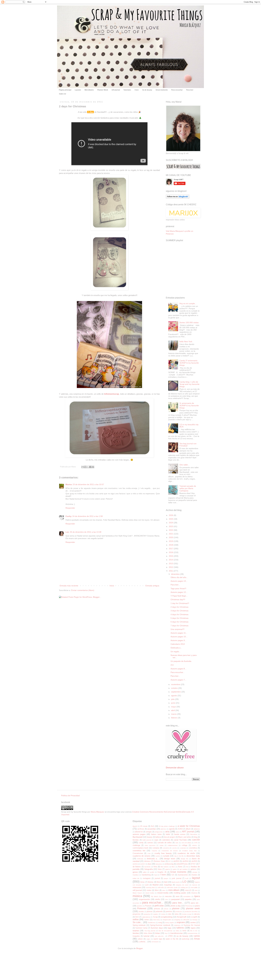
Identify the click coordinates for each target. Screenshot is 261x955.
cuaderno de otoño (186, 853)
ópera (197, 896)
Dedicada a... (176, 648)
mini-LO (188, 890)
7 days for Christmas (179, 625)
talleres (180, 927)
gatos (175, 869)
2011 (171, 571)
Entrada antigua (152, 586)
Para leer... (175, 585)
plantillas (141, 911)
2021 (171, 534)
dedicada (140, 859)
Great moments (162, 90)
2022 (171, 530)
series (146, 920)
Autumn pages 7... (178, 680)
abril (173, 710)
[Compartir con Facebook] (90, 467)
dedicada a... (153, 858)
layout (196, 878)
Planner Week (102, 90)
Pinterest (141, 908)
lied (165, 882)
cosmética (193, 848)
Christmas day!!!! (178, 599)
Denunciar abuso (175, 767)
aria (167, 831)
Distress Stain (159, 861)
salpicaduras (146, 917)
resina (163, 914)
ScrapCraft (181, 917)
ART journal (188, 831)
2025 (171, 519)
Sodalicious (151, 922)
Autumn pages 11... (179, 633)
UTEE (170, 936)
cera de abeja (186, 842)
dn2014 (185, 861)
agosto (174, 695)
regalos (155, 914)
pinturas (157, 909)
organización (144, 899)
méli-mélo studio (172, 887)
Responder (70, 508)
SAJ (137, 917)
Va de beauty (147, 90)
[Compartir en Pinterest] (93, 467)
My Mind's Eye (156, 896)
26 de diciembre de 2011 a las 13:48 (85, 532)
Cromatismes (138, 853)
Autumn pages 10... (179, 636)
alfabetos (197, 829)
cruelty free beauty (163, 853)
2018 (171, 545)
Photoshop (188, 906)
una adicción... (159, 936)
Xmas (197, 938)
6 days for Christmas (179, 622)
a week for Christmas (189, 826)
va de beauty (182, 936)
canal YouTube (180, 840)
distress (147, 861)
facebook (147, 867)
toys (166, 933)
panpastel (175, 899)
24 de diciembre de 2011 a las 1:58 (87, 516)
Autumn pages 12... (179, 592)
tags (169, 928)
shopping (177, 919)
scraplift (194, 917)
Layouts (78, 90)
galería (167, 869)
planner (176, 908)
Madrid (156, 885)
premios (169, 911)
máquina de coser (182, 885)
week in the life (172, 939)
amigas (149, 832)
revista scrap (186, 914)
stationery (177, 925)
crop (148, 853)
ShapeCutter (167, 919)
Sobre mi (62, 94)
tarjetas (136, 930)
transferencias (176, 933)
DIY (169, 861)
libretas (150, 882)
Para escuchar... (178, 672)
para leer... (178, 902)
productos (178, 911)
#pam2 (135, 826)
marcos (194, 885)
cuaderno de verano (141, 856)
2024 (171, 523)
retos (177, 914)
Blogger (139, 948)
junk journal (176, 878)
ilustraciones (183, 875)
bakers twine (156, 834)
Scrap (155, 917)
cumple (166, 856)
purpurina (147, 914)
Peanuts (148, 906)
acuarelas (151, 829)
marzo (174, 714)
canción (196, 839)
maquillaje (168, 885)
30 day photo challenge (167, 826)
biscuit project (169, 837)
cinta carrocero (150, 845)
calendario (166, 840)
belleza (158, 837)
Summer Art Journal (192, 925)
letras (142, 882)
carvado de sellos (164, 843)
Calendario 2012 (178, 644)
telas (177, 930)
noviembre (176, 684)
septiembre (176, 692)
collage (184, 845)
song (160, 922)
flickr (173, 867)
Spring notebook (139, 925)
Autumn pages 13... (179, 581)
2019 (171, 541)
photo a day (175, 906)
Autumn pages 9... (178, 640)
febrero (174, 718)
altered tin (139, 832)
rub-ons (197, 914)
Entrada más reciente (69, 586)
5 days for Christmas (179, 618)
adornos (163, 829)
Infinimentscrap (111, 394)
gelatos (193, 869)
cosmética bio (139, 850)
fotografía (149, 869)
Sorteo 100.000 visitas (189, 322)
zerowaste (154, 942)
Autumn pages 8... (178, 669)
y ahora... (143, 941)
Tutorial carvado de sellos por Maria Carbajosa (187, 488)
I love (137, 90)
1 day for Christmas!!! (180, 603)
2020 (171, 537)
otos (166, 899)
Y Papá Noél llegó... (179, 596)
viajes (148, 939)
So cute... (137, 922)
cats (176, 842)
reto (169, 914)
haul (155, 875)
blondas (136, 840)
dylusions (159, 864)
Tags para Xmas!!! (178, 588)
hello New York (185, 341)
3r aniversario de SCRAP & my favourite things (189, 405)
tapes (193, 928)
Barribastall (137, 837)
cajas (156, 840)
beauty (149, 837)
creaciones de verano (169, 850)
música (137, 896)
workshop (185, 939)
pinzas (166, 908)
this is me (193, 930)
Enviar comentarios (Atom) (82, 590)
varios (197, 936)
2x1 (172, 665)
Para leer (189, 90)
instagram (147, 878)
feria (155, 867)
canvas (150, 843)
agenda (172, 829)
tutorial (146, 936)
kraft (186, 878)
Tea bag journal (149, 930)
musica (194, 893)
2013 (171, 563)
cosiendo (183, 848)
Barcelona (193, 834)
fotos (160, 869)
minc (163, 890)
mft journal (116, 90)
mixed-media (162, 893)
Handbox (136, 875)
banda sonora (179, 834)
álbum (188, 829)
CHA (195, 842)
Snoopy (194, 919)
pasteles (139, 906)
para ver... (195, 903)
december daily (193, 856)
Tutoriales (127, 90)
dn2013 (176, 861)
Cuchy (69, 516)
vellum (140, 939)
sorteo (193, 922)
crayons (154, 850)
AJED (180, 829)
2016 (171, 552)
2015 (171, 556)
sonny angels (169, 922)
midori (149, 890)
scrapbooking (166, 917)
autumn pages (139, 834)
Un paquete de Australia (181, 661)
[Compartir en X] (87, 467)
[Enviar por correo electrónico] (82, 467)
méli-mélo (161, 887)
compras (156, 848)
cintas (162, 845)
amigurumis (158, 832)
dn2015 (194, 861)
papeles (188, 899)
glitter (145, 872)
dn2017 (142, 864)
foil (187, 867)
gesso (135, 872)
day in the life (178, 856)
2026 (171, 515)
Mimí (157, 890)
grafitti (152, 872)
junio (173, 703)
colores (194, 845)
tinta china (148, 933)
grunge (194, 872)
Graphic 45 (161, 872)
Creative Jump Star (189, 850)
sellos (136, 919)
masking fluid (150, 887)
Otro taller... (184, 465)
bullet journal (146, 840)
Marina (69, 484)
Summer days (157, 928)
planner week (193, 908)
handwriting (146, 875)
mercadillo (194, 887)
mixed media (149, 893)
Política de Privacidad (70, 795)
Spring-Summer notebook (160, 925)
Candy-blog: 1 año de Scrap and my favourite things (189, 384)
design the (184, 859)
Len (67, 532)
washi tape (157, 939)
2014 (171, 560)
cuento (157, 856)
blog (195, 837)
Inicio (112, 586)
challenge (136, 845)
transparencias (192, 933)
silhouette (186, 919)
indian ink (136, 878)
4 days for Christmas (179, 614)
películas (159, 905)
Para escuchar (177, 90)
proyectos (136, 914)
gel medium (183, 869)
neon (177, 896)
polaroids (159, 911)
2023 (171, 526)
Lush (147, 885)
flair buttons (165, 867)
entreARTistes (182, 864)
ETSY (193, 864)
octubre (174, 688)
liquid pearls (176, 882)
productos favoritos (191, 911)
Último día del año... (179, 577)
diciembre (175, 574)
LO (184, 881)
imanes (194, 875)
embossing (169, 864)
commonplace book (140, 848)
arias (177, 832)
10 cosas (143, 826)
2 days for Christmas (179, 607)
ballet (168, 834)
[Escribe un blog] (85, 467)
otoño (157, 899)
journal (157, 878)
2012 (171, 567)
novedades (187, 896)
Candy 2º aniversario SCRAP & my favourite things (189, 362)
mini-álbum (173, 890)
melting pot (184, 887)
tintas (157, 933)
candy (141, 843)
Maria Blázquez (97, 812)
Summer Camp (141, 928)
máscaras (137, 887)
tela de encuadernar (165, 930)
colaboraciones (173, 845)
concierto (166, 848)
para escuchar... (152, 902)
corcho (174, 848)
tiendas (136, 933)
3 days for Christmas (179, 611)
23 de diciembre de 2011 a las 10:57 (88, 484)
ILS (173, 875)
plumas (150, 911)
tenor (184, 931)
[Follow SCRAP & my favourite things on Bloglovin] (177, 198)
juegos (166, 878)
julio (173, 699)
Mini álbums (89, 90)
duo (149, 864)
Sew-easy (156, 919)
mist (196, 890)
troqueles (136, 936)
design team (169, 858)
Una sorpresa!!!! (177, 629)
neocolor (168, 896)
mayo (173, 707)
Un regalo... (176, 651)
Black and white (184, 837)
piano (197, 906)
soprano (181, 922)
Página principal (65, 90)
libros (159, 882)
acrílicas (140, 829)
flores (180, 867)
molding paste (180, 893)
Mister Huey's (137, 893)
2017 (171, 548)
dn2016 (135, 864)
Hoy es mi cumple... (187, 303)
